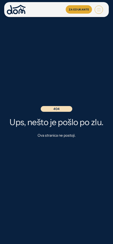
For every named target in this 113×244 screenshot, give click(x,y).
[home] (16, 9)
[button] (99, 9)
